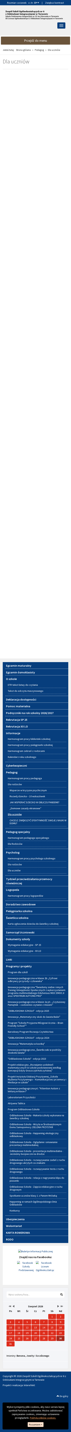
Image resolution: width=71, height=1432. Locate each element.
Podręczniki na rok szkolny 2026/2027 (30, 713)
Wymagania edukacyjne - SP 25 (24, 945)
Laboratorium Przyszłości (22, 1097)
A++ (36, 2)
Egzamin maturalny (18, 665)
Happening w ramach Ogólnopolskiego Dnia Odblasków (33, 1203)
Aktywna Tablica (16, 1103)
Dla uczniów (15, 814)
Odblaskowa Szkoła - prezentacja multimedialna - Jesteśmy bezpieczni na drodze (36, 1152)
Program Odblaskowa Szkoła (24, 1109)
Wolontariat (14, 1226)
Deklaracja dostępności (21, 699)
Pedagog (39, 50)
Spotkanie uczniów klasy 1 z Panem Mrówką (33, 1195)
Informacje (13, 733)
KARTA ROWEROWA (18, 1232)
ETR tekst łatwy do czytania (23, 685)
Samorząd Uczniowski (20, 932)
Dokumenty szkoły (18, 939)
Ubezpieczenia (15, 1219)
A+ (32, 2)
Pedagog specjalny (18, 832)
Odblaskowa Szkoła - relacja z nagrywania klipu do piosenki (37, 1179)
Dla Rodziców (15, 843)
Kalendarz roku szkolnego (22, 757)
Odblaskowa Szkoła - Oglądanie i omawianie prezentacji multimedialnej (34, 1143)
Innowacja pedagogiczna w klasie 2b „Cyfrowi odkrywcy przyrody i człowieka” (32, 980)
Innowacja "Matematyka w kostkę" (26, 1043)
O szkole (11, 679)
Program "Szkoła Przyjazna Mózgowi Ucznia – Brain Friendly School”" (35, 1024)
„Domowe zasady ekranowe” (25, 808)
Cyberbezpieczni (16, 765)
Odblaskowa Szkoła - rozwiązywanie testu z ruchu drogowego (37, 1170)
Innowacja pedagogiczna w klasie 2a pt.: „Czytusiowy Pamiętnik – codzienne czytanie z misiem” (36, 1003)
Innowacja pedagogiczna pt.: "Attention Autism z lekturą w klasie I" (34, 1090)
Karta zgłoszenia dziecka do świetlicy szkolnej (33, 923)
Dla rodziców (15, 784)
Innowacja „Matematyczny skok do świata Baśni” (34, 1016)
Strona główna (23, 50)
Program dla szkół (18, 972)
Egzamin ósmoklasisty (20, 672)
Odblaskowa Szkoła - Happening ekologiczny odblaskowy (34, 1135)
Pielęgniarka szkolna (19, 911)
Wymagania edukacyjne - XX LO (24, 951)
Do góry (63, 1396)
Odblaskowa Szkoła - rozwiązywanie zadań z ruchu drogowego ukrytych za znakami (37, 1161)
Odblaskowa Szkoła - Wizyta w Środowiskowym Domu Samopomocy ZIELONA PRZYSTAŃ (35, 1126)
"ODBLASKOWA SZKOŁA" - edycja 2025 (28, 1010)
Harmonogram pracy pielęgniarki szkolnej (30, 745)
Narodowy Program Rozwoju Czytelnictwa (30, 1031)
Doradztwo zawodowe (21, 904)
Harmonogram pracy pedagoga (25, 778)
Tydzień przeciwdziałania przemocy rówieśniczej (29, 881)
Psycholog (12, 852)
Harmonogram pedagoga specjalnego (28, 837)
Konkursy (15, 1210)
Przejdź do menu (35, 40)
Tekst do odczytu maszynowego (25, 691)
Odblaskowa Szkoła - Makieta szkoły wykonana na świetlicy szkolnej (37, 1117)
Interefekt (29, 1385)
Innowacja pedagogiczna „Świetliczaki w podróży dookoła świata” (34, 1051)
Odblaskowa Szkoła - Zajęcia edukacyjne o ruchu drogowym (36, 1188)
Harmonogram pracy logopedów (25, 895)
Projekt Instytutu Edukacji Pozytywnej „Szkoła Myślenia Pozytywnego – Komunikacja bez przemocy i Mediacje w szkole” (37, 1079)
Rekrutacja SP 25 (16, 719)
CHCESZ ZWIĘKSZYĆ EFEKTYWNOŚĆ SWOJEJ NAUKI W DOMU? (38, 822)
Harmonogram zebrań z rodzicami (26, 751)
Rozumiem (35, 1424)
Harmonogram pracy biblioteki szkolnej (29, 739)
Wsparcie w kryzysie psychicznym (28, 790)
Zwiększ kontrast (54, 2)
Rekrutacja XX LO (17, 726)
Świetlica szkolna (17, 918)
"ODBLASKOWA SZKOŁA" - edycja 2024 (28, 1037)
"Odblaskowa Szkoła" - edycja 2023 (27, 1058)
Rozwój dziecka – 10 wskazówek (27, 796)
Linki (9, 959)
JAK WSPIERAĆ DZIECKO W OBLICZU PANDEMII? (34, 802)
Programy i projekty (19, 966)
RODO (9, 1239)
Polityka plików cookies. (43, 1417)
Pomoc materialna (18, 706)
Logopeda (12, 890)
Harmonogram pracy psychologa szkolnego (31, 858)
